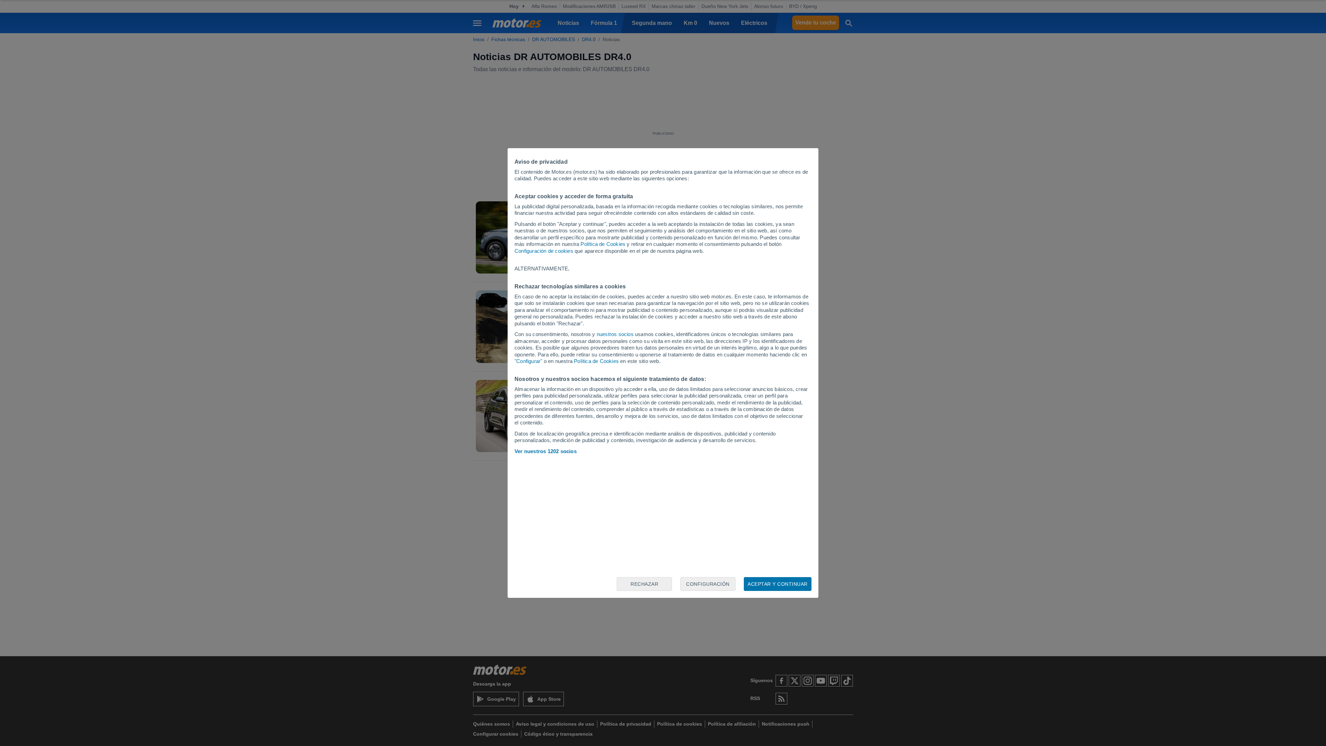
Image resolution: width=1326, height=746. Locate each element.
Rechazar (644, 584)
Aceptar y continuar (778, 584)
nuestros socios (615, 334)
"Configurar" (528, 361)
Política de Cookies (602, 244)
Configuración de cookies (544, 251)
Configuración (708, 584)
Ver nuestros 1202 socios (546, 451)
